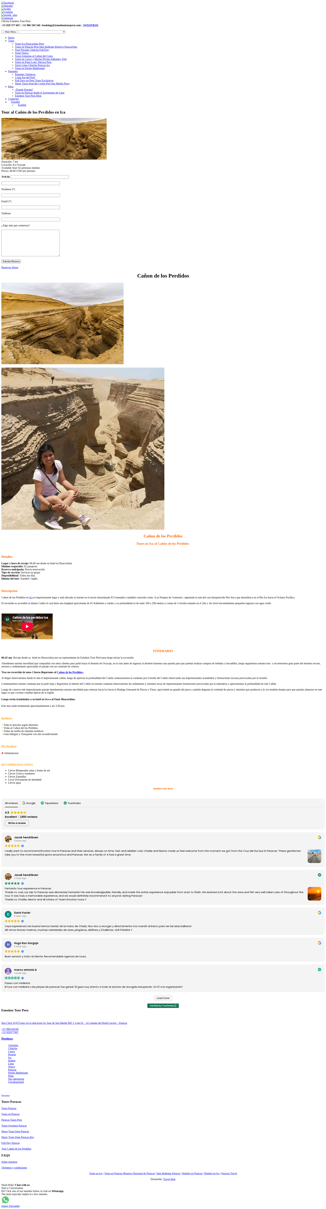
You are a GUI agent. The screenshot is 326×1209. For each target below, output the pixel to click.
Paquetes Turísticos (25, 74)
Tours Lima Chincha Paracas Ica (32, 65)
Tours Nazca (22, 52)
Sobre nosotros (9, 1161)
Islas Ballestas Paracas (168, 1173)
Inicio (11, 37)
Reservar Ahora (9, 267)
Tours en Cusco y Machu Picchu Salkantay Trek (41, 59)
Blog (10, 86)
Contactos (13, 98)
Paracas (12, 1069)
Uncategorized (16, 1082)
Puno (11, 1075)
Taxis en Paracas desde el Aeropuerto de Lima (39, 92)
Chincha (12, 1048)
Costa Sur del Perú (25, 77)
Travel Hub (169, 1179)
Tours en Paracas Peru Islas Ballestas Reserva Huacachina (46, 46)
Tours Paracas (8, 1108)
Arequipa (13, 1045)
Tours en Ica (95, 1173)
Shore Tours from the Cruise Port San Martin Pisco (42, 83)
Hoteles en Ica (212, 1173)
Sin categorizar (16, 1078)
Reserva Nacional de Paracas (139, 1173)
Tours (11, 40)
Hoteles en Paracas (192, 1173)
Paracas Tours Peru (11, 1119)
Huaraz (12, 1054)
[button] (29, 803)
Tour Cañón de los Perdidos (16, 1148)
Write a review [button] (17, 823)
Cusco (11, 1051)
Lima (11, 1063)
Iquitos (11, 1060)
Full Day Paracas (10, 1143)
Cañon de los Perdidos (70, 672)
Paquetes (13, 71)
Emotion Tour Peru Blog (28, 95)
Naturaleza (5, 1095)
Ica (31, 597)
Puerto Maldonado (18, 1072)
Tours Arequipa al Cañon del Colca (34, 56)
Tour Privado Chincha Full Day (32, 49)
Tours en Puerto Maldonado (30, 68)
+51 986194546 (10, 1029)
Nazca (11, 1066)
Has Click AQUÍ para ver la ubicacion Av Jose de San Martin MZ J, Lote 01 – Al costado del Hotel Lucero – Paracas (64, 1023)
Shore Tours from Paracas (15, 1131)
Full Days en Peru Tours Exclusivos (34, 80)
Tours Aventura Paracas (14, 1125)
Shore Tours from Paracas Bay (17, 1137)
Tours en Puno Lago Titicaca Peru (33, 62)
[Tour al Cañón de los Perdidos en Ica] (54, 158)
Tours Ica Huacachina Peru (29, 43)
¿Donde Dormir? (24, 89)
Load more (163, 998)
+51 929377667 (10, 1032)
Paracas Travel (229, 1173)
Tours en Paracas (10, 1114)
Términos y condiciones (14, 1167)
